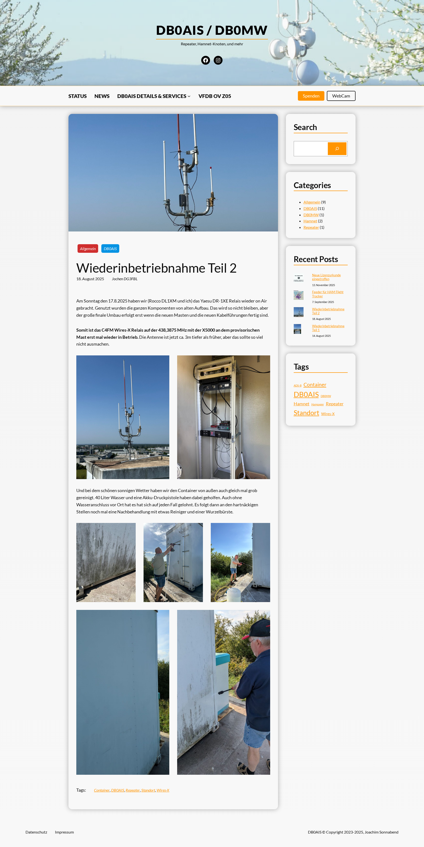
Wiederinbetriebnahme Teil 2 (328, 311)
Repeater (133, 790)
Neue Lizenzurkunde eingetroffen (326, 277)
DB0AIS (110, 248)
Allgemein (88, 248)
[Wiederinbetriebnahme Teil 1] (297, 329)
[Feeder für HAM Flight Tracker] (299, 295)
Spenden (311, 95)
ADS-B (298, 385)
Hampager (317, 404)
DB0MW (311, 214)
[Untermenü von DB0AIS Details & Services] (188, 95)
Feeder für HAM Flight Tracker (328, 294)
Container (102, 790)
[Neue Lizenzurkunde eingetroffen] (299, 278)
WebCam (341, 95)
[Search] (337, 148)
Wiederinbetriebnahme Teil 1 (328, 328)
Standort (148, 790)
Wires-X (163, 790)
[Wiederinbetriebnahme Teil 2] (299, 312)
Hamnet (310, 220)
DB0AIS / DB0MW (212, 29)
